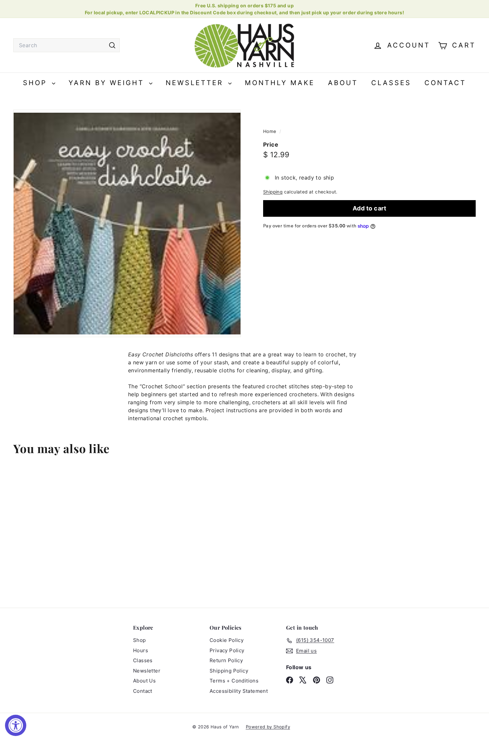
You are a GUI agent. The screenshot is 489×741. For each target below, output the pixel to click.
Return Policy (226, 660)
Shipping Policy (229, 671)
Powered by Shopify (268, 726)
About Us (144, 681)
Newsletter (196, 83)
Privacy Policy (227, 650)
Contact (445, 83)
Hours (140, 650)
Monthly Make (280, 83)
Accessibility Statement (239, 691)
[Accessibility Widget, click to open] (15, 725)
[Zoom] (127, 223)
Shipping (272, 191)
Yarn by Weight (108, 83)
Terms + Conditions (234, 681)
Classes (391, 83)
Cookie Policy (227, 640)
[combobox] (66, 45)
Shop (36, 83)
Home (270, 131)
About (343, 83)
